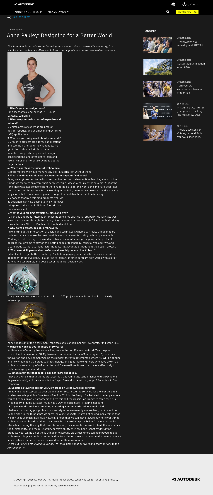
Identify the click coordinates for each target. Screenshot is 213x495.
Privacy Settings (21, 485)
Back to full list (21, 17)
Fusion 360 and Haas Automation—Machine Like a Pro (38, 217)
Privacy (113, 479)
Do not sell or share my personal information (56, 485)
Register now (184, 12)
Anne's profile (28, 444)
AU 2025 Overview (58, 12)
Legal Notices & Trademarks (91, 479)
